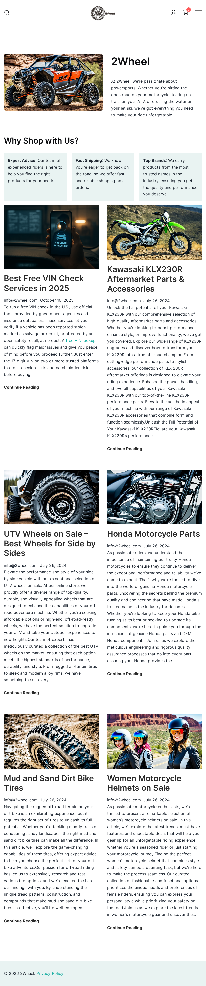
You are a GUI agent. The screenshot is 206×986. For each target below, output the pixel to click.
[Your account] (174, 12)
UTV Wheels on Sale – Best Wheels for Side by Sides (50, 543)
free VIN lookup (81, 340)
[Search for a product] (7, 12)
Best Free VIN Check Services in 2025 (44, 283)
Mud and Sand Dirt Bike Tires (49, 783)
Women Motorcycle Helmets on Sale (144, 783)
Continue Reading (21, 387)
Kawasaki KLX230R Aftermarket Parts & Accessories (145, 279)
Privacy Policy (49, 973)
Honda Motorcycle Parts (153, 534)
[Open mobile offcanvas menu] (198, 12)
